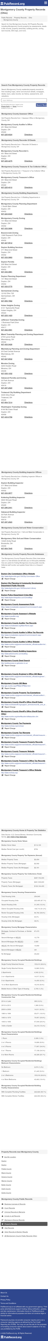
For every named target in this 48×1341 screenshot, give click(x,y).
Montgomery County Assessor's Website (18, 613)
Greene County (6, 1177)
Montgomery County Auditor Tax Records (19, 623)
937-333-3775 (6, 286)
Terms (14, 106)
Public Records (6, 17)
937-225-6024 (6, 134)
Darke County (6, 1193)
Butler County (6, 1185)
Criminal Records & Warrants (14, 1212)
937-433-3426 (6, 344)
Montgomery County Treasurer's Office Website (21, 770)
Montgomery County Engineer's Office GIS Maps (21, 674)
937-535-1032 (6, 373)
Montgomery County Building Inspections (19, 651)
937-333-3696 (6, 228)
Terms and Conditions (8, 1303)
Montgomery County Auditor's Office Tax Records (22, 632)
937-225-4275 (6, 161)
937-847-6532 (6, 359)
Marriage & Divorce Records (14, 1220)
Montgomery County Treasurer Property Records (22, 742)
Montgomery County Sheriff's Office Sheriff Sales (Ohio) (22, 712)
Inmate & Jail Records (12, 1216)
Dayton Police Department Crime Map (17, 595)
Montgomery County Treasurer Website (17, 751)
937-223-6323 (6, 214)
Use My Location (10, 1157)
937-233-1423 (6, 315)
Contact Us (4, 1296)
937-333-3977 (6, 493)
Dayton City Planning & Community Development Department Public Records (22, 584)
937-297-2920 (6, 388)
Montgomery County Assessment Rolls (17, 604)
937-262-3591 (6, 330)
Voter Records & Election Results (16, 1232)
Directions (28, 134)
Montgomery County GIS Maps (14, 683)
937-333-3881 (6, 272)
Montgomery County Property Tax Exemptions (20, 692)
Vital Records (9, 1228)
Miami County (6, 1173)
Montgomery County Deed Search (15, 660)
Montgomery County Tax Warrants (15, 732)
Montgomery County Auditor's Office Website (20, 641)
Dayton (3, 1161)
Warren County (6, 1181)
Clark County (6, 1189)
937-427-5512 (6, 243)
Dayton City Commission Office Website (18, 573)
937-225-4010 (6, 187)
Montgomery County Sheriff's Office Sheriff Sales (22, 702)
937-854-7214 (6, 402)
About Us (4, 1292)
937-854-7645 (6, 548)
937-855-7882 (6, 301)
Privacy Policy (5, 106)
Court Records (9, 1208)
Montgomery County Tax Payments (16, 723)
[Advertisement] (24, 56)
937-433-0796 (6, 417)
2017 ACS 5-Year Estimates (17, 837)
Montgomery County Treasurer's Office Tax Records (23, 760)
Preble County (6, 1169)
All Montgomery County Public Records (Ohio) (20, 1236)
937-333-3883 (6, 257)
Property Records (10, 1224)
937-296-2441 (6, 507)
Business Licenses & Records (14, 1204)
